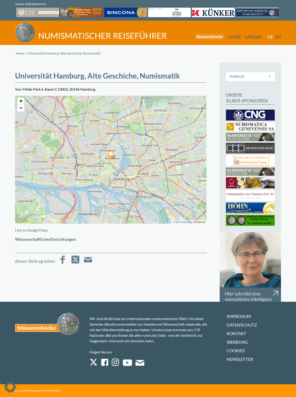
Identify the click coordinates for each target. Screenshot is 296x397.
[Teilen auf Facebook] (62, 263)
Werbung (237, 342)
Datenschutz (242, 325)
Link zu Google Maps (31, 230)
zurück (237, 76)
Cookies (236, 350)
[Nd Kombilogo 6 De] (91, 32)
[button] (110, 155)
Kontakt (236, 333)
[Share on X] (75, 263)
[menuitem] (207, 36)
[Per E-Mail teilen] (88, 263)
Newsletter (240, 359)
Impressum (239, 316)
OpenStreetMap (183, 222)
